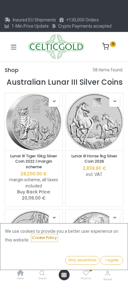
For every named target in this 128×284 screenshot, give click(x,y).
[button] (54, 101)
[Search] (42, 273)
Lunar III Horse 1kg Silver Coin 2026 (94, 158)
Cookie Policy (44, 237)
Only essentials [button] (82, 260)
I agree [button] (111, 260)
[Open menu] (64, 275)
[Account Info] (108, 273)
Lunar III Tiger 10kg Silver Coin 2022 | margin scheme (33, 161)
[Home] (20, 273)
